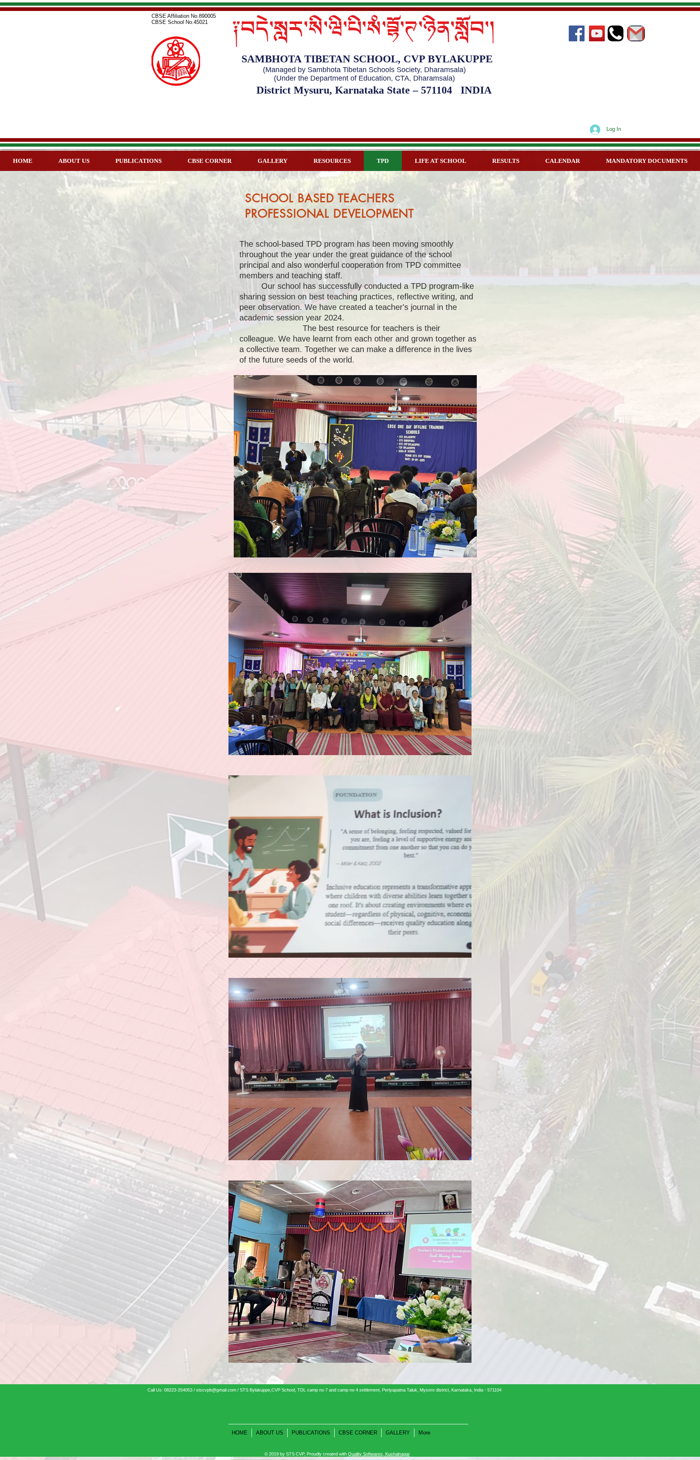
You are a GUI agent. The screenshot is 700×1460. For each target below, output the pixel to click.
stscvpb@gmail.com (216, 1389)
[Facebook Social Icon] (577, 33)
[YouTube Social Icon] (597, 33)
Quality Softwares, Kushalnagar (379, 1453)
